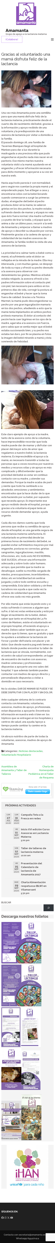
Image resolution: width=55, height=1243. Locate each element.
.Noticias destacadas (30, 751)
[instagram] (5, 1217)
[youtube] (11, 1217)
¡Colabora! (11, 39)
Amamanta (17, 30)
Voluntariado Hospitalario (16, 754)
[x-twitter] (8, 1217)
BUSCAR (6, 902)
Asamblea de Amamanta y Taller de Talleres (14, 770)
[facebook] (2, 1217)
